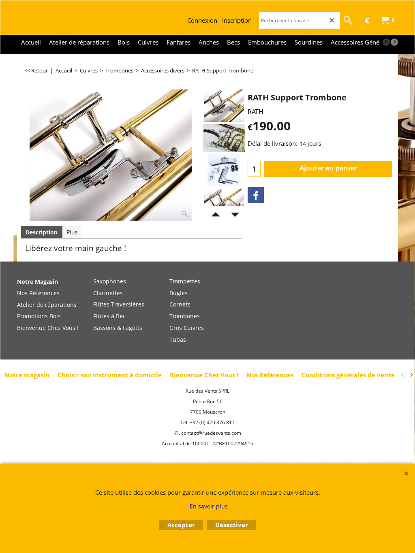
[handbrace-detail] (224, 138)
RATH (255, 111)
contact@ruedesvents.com (211, 433)
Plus (72, 232)
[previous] (386, 42)
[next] (394, 42)
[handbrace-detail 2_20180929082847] (224, 205)
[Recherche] (348, 20)
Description (42, 232)
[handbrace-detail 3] (224, 170)
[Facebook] (256, 195)
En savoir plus (209, 506)
